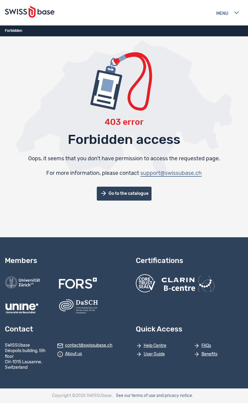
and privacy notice (174, 396)
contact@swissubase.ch (89, 345)
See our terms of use (135, 396)
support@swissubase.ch (171, 173)
